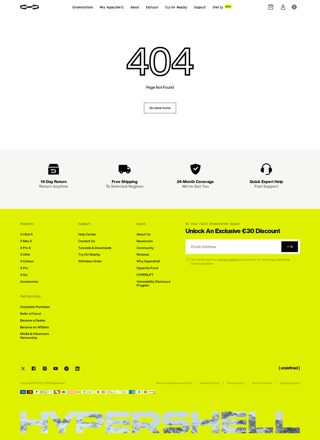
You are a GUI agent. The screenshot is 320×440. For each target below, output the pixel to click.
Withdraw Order (90, 261)
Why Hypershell (148, 261)
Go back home (160, 107)
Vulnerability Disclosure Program (154, 283)
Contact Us (86, 240)
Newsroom (145, 240)
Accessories (29, 281)
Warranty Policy (210, 383)
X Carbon (27, 261)
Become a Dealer (32, 320)
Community (145, 247)
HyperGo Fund (147, 267)
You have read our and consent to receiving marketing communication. (240, 262)
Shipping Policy (290, 383)
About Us (143, 234)
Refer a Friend (30, 313)
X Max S (26, 240)
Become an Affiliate (34, 327)
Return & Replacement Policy (174, 383)
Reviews (143, 254)
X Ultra (25, 254)
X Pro (24, 267)
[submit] (289, 246)
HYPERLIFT (145, 274)
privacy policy (228, 259)
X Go (23, 274)
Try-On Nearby (89, 254)
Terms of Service (262, 383)
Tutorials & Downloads (94, 247)
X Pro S (25, 247)
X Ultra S (26, 234)
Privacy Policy (235, 383)
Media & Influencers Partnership (34, 335)
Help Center (87, 234)
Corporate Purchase (35, 306)
